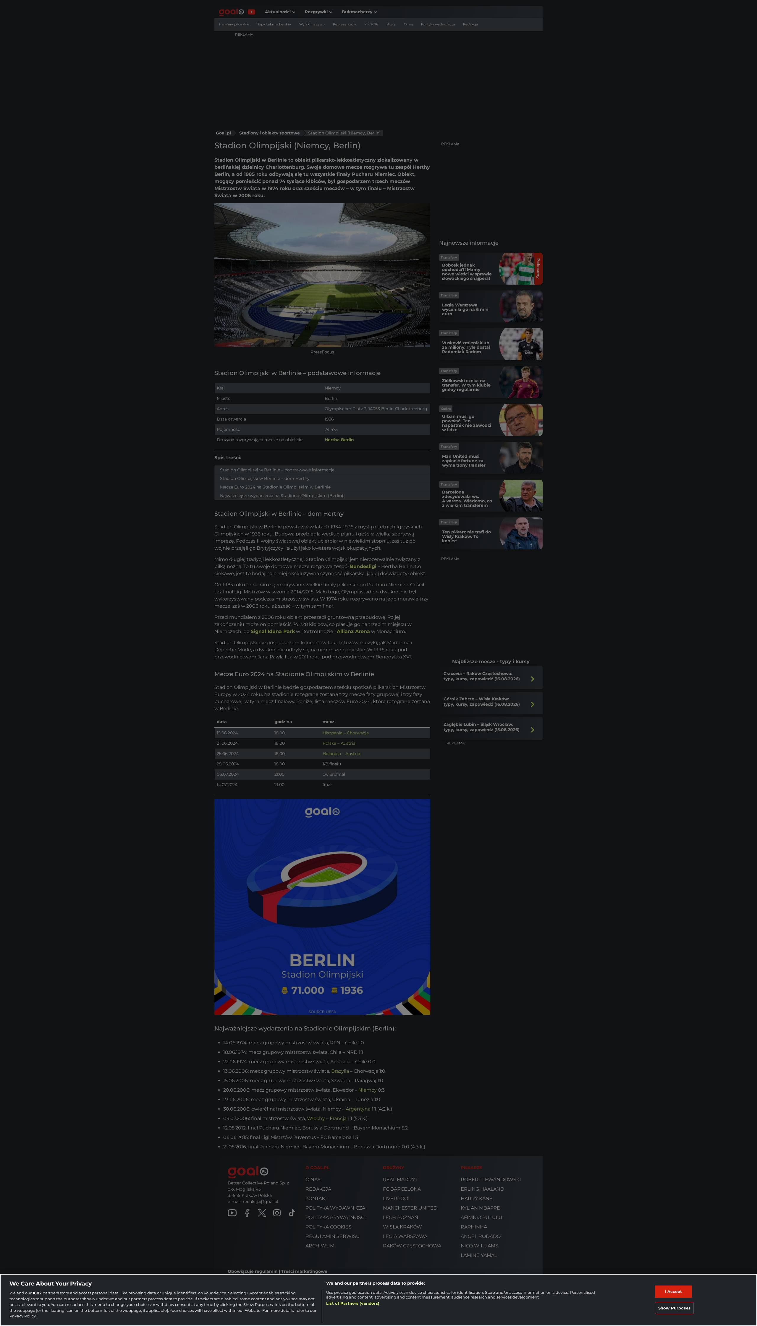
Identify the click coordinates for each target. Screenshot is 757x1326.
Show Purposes (674, 1308)
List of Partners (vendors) (352, 1303)
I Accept (673, 1291)
